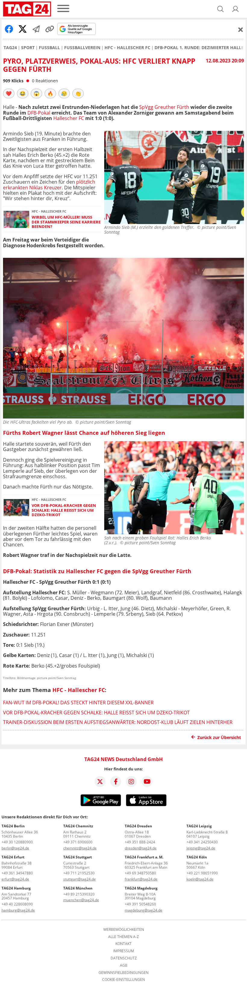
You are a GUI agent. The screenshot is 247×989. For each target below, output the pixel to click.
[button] (235, 9)
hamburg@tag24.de (18, 910)
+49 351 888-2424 (140, 842)
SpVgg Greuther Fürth (164, 107)
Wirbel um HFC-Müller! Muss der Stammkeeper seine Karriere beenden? (66, 222)
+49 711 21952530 (79, 873)
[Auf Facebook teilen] (9, 29)
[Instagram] (131, 781)
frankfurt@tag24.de (141, 879)
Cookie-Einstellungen (123, 980)
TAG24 (10, 47)
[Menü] (63, 9)
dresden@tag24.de (141, 848)
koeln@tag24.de (200, 879)
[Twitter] (100, 781)
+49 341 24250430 (202, 842)
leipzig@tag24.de (200, 848)
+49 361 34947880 (17, 873)
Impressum (123, 951)
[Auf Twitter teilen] (23, 29)
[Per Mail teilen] (36, 29)
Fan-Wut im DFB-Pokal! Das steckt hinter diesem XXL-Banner (78, 702)
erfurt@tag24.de (15, 879)
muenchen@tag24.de (81, 899)
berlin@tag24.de (15, 848)
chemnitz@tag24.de (80, 848)
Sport (28, 47)
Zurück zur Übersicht (219, 737)
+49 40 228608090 (17, 904)
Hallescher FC (68, 118)
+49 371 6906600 (77, 842)
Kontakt (123, 944)
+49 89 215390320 (79, 894)
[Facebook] (115, 781)
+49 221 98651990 (202, 873)
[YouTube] (147, 781)
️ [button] (9, 93)
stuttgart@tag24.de (79, 879)
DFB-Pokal (39, 112)
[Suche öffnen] (220, 9)
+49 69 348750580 (140, 873)
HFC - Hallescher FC (127, 47)
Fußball (49, 47)
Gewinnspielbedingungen (123, 973)
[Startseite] (27, 9)
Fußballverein (82, 47)
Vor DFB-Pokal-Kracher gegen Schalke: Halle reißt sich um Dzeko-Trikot (64, 510)
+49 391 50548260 (140, 904)
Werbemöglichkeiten (123, 929)
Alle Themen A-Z (123, 937)
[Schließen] (240, 29)
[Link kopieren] (50, 29)
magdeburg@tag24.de (143, 910)
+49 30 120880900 (17, 842)
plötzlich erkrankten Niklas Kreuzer (49, 185)
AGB (123, 965)
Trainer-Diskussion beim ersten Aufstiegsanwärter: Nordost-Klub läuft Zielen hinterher (118, 722)
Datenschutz (124, 958)
